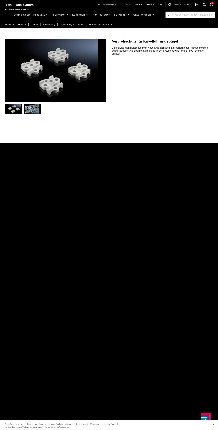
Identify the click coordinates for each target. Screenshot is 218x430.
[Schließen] (213, 424)
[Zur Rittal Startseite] (19, 7)
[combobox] (193, 15)
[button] (23, 14)
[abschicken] (169, 15)
